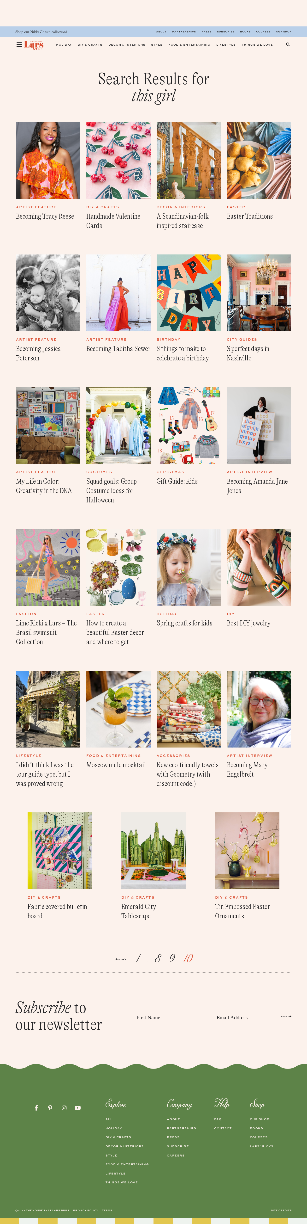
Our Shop (284, 31)
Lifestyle (116, 1173)
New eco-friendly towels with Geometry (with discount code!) (188, 774)
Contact (223, 1128)
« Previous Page (121, 960)
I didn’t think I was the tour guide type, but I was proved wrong (45, 774)
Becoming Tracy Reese (45, 216)
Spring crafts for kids (185, 623)
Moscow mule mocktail (116, 765)
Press (206, 31)
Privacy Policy (85, 1210)
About (161, 31)
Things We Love (122, 1182)
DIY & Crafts (118, 1137)
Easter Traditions (250, 216)
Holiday (114, 1128)
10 (187, 959)
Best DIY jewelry (249, 623)
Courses (263, 31)
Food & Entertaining (127, 1164)
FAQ (218, 1119)
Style (112, 1155)
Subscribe (226, 31)
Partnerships (184, 31)
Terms (107, 1210)
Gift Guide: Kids (177, 481)
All (109, 1119)
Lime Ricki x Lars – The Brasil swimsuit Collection (46, 632)
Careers (176, 1155)
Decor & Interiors (125, 1146)
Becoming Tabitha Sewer (118, 349)
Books (245, 31)
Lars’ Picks (262, 1146)
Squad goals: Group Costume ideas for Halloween (111, 490)
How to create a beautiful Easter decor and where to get (115, 632)
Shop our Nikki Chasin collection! (41, 32)
